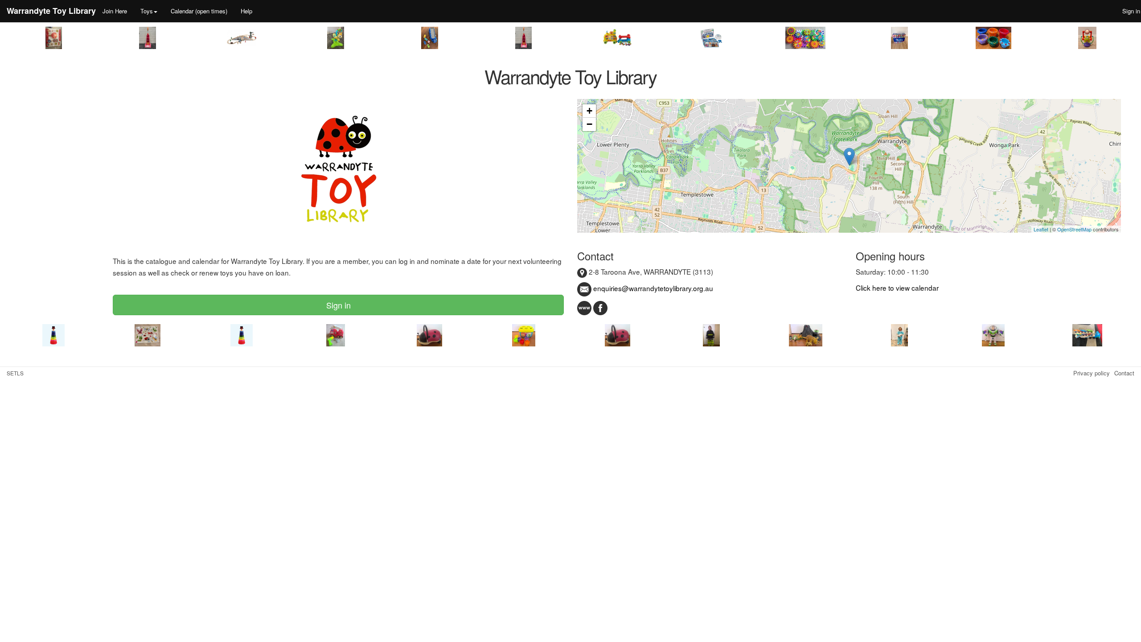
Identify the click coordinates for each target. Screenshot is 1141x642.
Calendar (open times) (199, 11)
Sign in (338, 305)
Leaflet (1041, 229)
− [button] (589, 124)
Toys (146, 11)
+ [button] (589, 110)
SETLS (15, 373)
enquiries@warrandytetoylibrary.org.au (652, 288)
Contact (1124, 373)
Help (246, 11)
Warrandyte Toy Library (51, 10)
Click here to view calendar (897, 287)
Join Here (115, 11)
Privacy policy (1091, 373)
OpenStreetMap (1074, 229)
